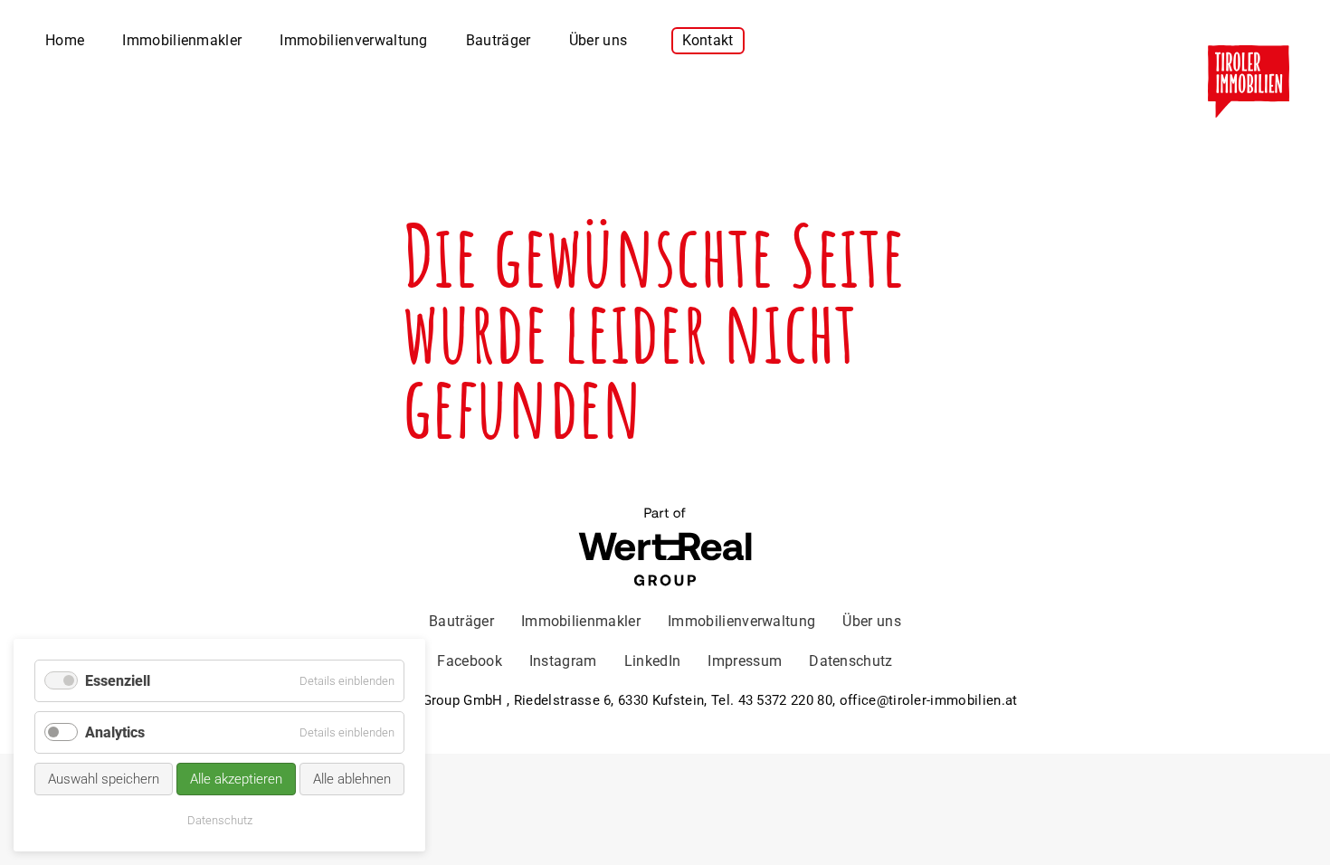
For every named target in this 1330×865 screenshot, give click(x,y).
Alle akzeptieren (236, 779)
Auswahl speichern (103, 779)
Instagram (563, 661)
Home (64, 40)
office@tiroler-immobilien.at (929, 700)
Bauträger (498, 40)
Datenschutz (851, 661)
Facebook (469, 661)
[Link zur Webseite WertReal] (665, 549)
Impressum (745, 661)
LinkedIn (652, 661)
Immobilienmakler (182, 40)
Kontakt (708, 40)
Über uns (598, 40)
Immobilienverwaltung (353, 40)
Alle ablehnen (352, 779)
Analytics (115, 732)
